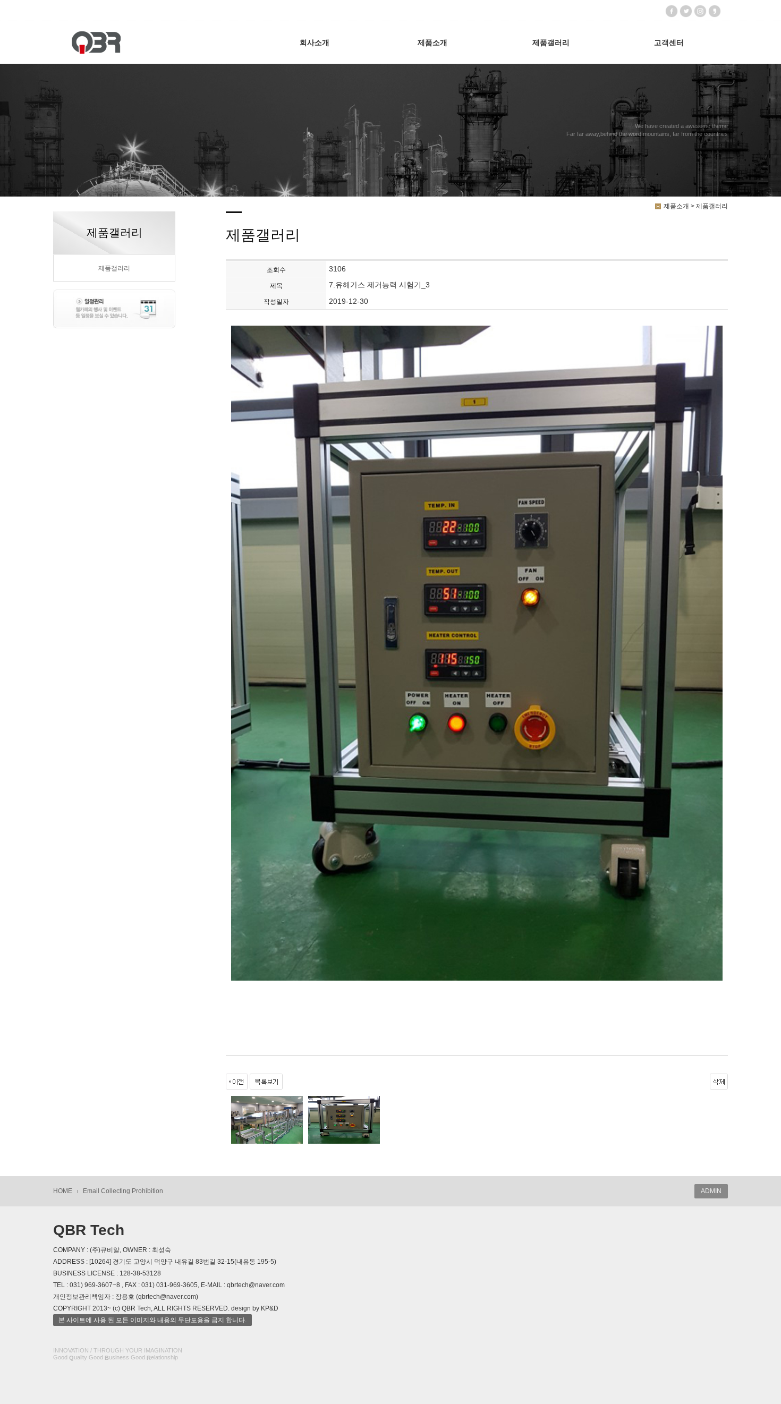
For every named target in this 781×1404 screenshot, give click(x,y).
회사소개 (314, 42)
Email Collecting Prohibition (123, 1191)
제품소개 (432, 42)
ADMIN (711, 1191)
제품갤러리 (551, 42)
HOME (62, 1191)
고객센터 (669, 42)
